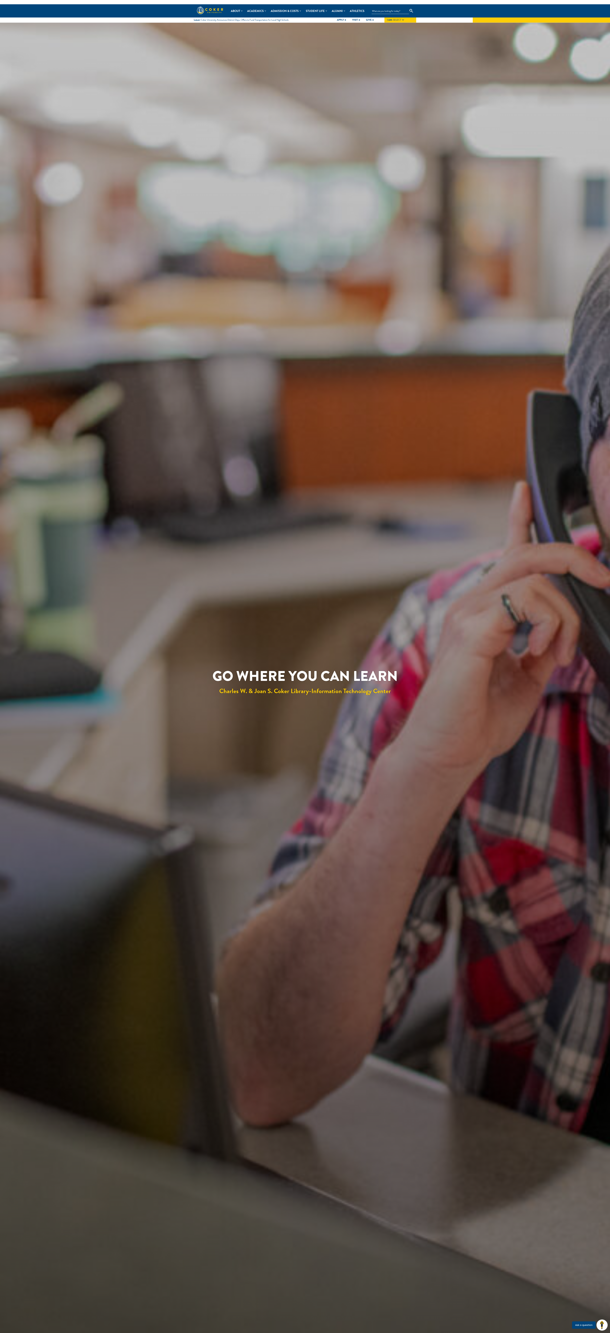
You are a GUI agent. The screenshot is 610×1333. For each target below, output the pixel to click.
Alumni (337, 11)
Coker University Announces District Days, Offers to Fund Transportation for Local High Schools (244, 20)
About (235, 11)
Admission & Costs (285, 11)
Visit (356, 20)
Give (370, 20)
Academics (255, 11)
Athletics (357, 11)
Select (396, 20)
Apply (341, 20)
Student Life (315, 11)
